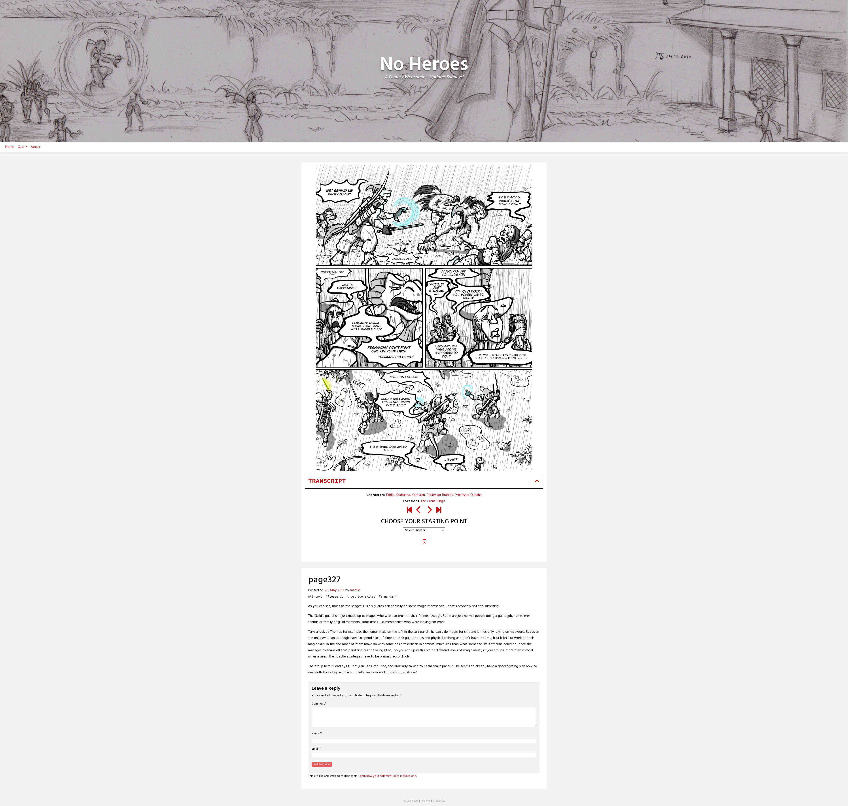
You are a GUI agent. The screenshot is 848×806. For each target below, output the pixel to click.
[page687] (438, 510)
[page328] (429, 510)
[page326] (418, 510)
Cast (21, 147)
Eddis (390, 495)
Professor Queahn (468, 495)
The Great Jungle (432, 501)
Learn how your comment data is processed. (388, 776)
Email (315, 749)
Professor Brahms (440, 495)
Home (9, 147)
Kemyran (418, 495)
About (35, 147)
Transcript (327, 481)
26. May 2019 (334, 590)
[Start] (409, 510)
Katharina (403, 495)
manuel (355, 590)
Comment (318, 704)
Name (315, 734)
